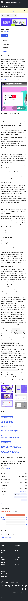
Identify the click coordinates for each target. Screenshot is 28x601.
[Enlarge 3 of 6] (11, 402)
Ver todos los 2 (23, 491)
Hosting (3, 550)
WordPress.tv (5, 564)
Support (3, 559)
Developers (4, 562)
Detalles (5, 40)
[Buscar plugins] (15, 15)
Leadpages (6, 31)
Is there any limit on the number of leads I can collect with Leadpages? (10, 452)
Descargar (4, 35)
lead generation (17, 497)
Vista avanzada (5, 504)
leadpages (24, 497)
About (2, 545)
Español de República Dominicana (13, 582)
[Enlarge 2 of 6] (11, 394)
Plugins (16, 550)
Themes (17, 548)
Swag (17, 564)
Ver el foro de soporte (7, 537)
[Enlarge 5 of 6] (24, 395)
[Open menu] (26, 2)
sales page (24, 499)
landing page (23, 494)
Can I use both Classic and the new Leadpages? (7, 422)
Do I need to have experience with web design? (8, 441)
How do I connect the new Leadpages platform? (7, 416)
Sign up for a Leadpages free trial (9, 79)
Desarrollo (5, 47)
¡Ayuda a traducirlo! (17, 11)
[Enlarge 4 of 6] (24, 387)
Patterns (17, 553)
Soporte (5, 51)
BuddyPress (5, 576)
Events (16, 559)
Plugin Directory (5, 6)
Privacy (3, 553)
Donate (17, 562)
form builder (17, 494)
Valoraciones (6, 44)
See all (25, 527)
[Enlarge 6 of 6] (24, 403)
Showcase (17, 545)
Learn (2, 557)
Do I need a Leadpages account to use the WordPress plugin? (9, 431)
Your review (4, 527)
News (2, 548)
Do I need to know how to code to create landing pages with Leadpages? (11, 436)
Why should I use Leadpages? (8, 426)
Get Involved (18, 557)
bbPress (4, 573)
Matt (3, 571)
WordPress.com (6, 569)
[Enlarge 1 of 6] (11, 387)
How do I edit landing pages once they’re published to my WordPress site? (11, 447)
